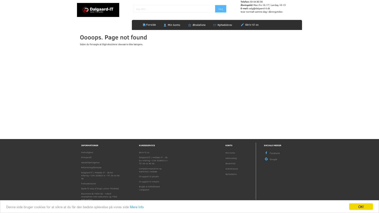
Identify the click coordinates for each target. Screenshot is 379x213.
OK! (361, 206)
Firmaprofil (86, 157)
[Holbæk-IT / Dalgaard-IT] (98, 9)
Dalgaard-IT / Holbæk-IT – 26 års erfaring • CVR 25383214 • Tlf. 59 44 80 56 (100, 175)
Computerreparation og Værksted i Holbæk (150, 170)
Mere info (137, 206)
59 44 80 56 (256, 1)
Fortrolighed (87, 152)
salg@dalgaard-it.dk (259, 8)
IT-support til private (149, 176)
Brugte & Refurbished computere (149, 188)
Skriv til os (251, 24)
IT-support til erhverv (149, 181)
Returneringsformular (91, 167)
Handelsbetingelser (90, 162)
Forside (151, 24)
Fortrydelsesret (88, 183)
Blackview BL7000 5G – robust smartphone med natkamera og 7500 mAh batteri (99, 196)
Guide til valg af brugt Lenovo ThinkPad (100, 188)
